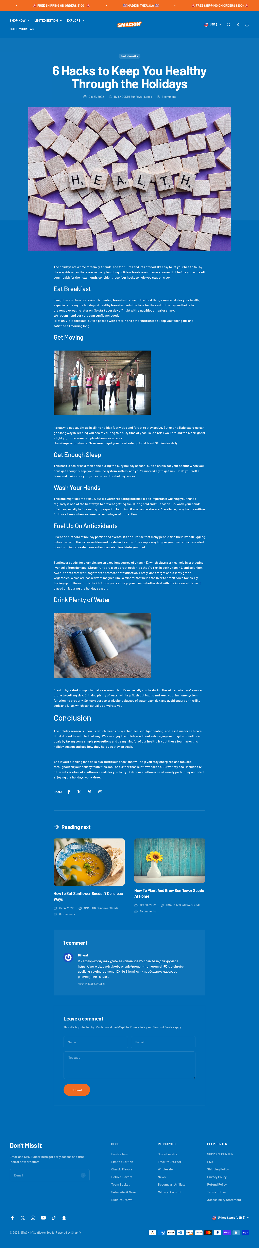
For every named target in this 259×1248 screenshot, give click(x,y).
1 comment (169, 96)
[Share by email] (100, 792)
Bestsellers (119, 1154)
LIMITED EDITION (46, 20)
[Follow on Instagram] (33, 1218)
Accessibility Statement (224, 1200)
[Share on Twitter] (79, 792)
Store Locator (167, 1154)
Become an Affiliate (172, 1184)
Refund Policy (217, 1184)
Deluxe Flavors (121, 1177)
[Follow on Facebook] (12, 1218)
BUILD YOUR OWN (22, 29)
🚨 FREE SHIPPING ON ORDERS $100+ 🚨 (30, 5)
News (162, 1177)
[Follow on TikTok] (53, 1218)
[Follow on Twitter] (22, 1218)
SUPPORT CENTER (220, 1154)
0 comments (67, 914)
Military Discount (170, 1192)
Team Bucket (120, 1184)
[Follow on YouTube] (43, 1218)
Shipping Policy (218, 1169)
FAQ (210, 1162)
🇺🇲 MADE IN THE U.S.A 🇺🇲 (110, 5)
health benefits (129, 56)
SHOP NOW (17, 20)
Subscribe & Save (123, 1192)
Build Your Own (122, 1200)
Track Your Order (169, 1162)
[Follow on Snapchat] (64, 1218)
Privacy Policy (138, 1027)
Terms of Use (216, 1192)
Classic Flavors (122, 1169)
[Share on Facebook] (69, 792)
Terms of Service (163, 1027)
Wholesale (165, 1169)
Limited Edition (122, 1162)
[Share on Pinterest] (90, 792)
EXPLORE (73, 20)
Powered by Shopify (68, 1232)
